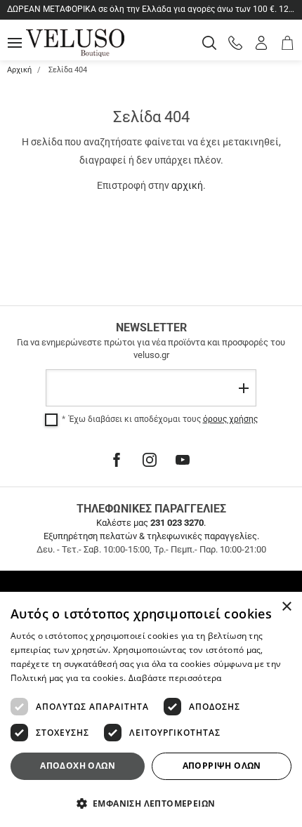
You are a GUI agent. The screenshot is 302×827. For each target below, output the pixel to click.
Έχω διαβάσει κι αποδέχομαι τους (163, 419)
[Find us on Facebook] (116, 460)
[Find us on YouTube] (182, 460)
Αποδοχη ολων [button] (77, 766)
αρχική (187, 185)
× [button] (286, 607)
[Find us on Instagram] (149, 460)
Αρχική (19, 69)
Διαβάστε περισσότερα (175, 678)
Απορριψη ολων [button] (222, 766)
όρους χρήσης (230, 419)
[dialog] (151, 709)
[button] (151, 803)
